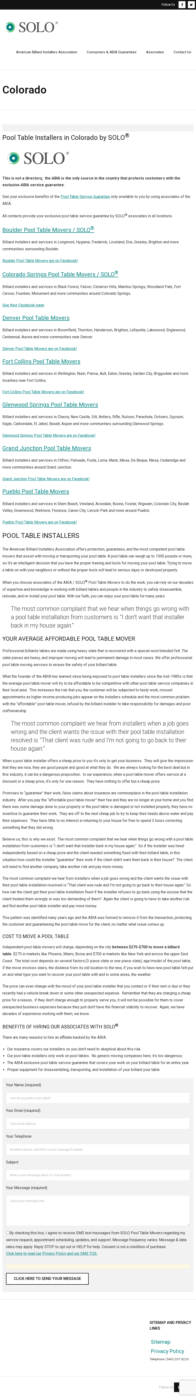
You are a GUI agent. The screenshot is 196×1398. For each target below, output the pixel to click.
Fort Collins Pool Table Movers (41, 361)
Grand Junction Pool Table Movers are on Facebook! (46, 479)
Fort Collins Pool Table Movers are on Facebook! (43, 392)
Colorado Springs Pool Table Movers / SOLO (60, 274)
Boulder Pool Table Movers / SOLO (48, 230)
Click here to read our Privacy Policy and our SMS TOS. (51, 1253)
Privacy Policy (167, 1351)
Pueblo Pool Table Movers (35, 491)
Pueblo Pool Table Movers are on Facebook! (39, 522)
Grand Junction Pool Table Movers (46, 448)
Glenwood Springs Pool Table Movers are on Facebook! (49, 435)
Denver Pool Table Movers (36, 318)
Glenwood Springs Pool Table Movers (50, 404)
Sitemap (160, 1342)
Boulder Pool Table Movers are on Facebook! (40, 260)
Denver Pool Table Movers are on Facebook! (39, 348)
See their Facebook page (23, 305)
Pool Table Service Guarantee (85, 196)
